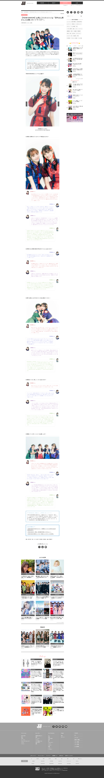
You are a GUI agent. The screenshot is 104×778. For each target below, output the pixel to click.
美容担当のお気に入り (39, 735)
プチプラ (22, 742)
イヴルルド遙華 (69, 28)
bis (73, 758)
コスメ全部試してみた (39, 741)
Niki (70, 33)
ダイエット (68, 26)
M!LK (71, 31)
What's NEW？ (23, 735)
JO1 (76, 26)
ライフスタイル (51, 733)
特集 (22, 737)
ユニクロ (68, 35)
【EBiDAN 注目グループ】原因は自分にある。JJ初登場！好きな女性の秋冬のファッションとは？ (78, 69)
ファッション (23, 733)
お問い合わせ (61, 755)
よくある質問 (77, 746)
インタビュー (50, 749)
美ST (67, 758)
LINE (68, 33)
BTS (77, 35)
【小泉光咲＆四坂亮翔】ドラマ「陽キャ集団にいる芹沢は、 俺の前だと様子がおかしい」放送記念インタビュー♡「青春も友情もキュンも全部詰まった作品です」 (78, 74)
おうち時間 (73, 26)
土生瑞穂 (75, 31)
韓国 (36, 737)
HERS (55, 758)
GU (71, 35)
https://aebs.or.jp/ (64, 770)
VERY (43, 758)
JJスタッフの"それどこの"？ (25, 741)
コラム (49, 747)
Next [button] (58, 104)
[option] (42, 104)
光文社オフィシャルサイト (69, 755)
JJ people (65, 5)
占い (71, 5)
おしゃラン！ (63, 737)
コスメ (28, 22)
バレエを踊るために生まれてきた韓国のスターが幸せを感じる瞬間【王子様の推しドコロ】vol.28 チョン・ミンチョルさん (78, 59)
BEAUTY (53, 3)
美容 (31, 22)
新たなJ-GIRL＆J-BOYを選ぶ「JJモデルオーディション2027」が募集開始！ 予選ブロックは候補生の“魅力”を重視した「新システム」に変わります (77, 64)
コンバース (68, 21)
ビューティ (38, 733)
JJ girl (77, 3)
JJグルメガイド (50, 742)
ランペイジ (80, 28)
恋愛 (49, 746)
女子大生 (73, 33)
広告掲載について (54, 755)
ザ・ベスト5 (23, 739)
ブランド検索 (77, 744)
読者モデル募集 (77, 739)
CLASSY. (37, 758)
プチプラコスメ (78, 33)
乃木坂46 (74, 35)
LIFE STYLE (65, 3)
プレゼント (23, 743)
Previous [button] (26, 104)
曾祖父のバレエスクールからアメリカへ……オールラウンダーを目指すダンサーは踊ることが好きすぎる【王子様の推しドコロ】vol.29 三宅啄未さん (78, 53)
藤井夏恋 (68, 31)
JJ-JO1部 (68, 38)
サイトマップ (48, 755)
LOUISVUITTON (79, 21)
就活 (73, 28)
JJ (31, 758)
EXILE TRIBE (74, 21)
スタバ (76, 28)
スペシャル (78, 5)
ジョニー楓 (79, 38)
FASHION (42, 3)
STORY (50, 758)
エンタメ (49, 743)
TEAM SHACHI (24, 22)
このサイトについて (33, 755)
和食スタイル (80, 758)
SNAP (22, 738)
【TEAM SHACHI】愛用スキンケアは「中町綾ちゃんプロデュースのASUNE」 (40, 533)
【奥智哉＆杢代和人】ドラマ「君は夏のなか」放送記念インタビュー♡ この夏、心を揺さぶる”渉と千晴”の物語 (78, 48)
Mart (61, 758)
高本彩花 (79, 31)
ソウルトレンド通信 (74, 38)
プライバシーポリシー (41, 755)
